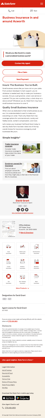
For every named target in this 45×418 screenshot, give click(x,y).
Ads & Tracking (6, 370)
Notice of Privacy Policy (9, 382)
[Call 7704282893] (18, 209)
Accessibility (6, 376)
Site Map (5, 388)
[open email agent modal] (22, 210)
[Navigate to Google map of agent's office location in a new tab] (26, 209)
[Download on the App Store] (8, 398)
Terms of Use (6, 379)
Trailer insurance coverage (12, 145)
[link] (11, 4)
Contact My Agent (22, 63)
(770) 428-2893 (12, 321)
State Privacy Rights (8, 385)
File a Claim (22, 72)
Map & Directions (27, 232)
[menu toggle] (41, 3)
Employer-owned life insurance (13, 165)
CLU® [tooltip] (25, 206)
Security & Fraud (7, 373)
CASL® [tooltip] (20, 206)
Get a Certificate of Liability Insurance (22, 213)
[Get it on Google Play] (23, 398)
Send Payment (23, 79)
